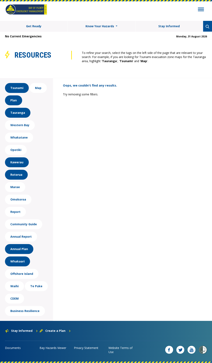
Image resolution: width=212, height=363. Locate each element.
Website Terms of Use (120, 350)
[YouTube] (191, 350)
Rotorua (16, 175)
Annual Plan (19, 249)
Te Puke (36, 286)
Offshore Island (21, 274)
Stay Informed (169, 26)
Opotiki (15, 150)
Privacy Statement (86, 348)
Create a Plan (55, 331)
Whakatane (19, 137)
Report (15, 212)
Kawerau (16, 162)
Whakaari (17, 261)
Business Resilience (25, 311)
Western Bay (19, 125)
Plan (13, 100)
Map (38, 88)
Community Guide (23, 224)
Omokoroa (18, 199)
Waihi (14, 286)
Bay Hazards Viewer (53, 348)
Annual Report (21, 236)
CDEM (14, 298)
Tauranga (17, 113)
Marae (15, 187)
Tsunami (16, 88)
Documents (13, 348)
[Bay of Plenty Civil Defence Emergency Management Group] (26, 9)
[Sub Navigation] (201, 10)
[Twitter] (180, 350)
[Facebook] (169, 350)
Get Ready (33, 26)
